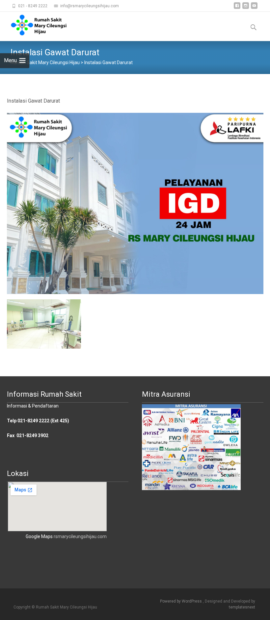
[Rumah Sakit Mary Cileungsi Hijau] (33, 25)
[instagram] (245, 8)
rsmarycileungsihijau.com (80, 536)
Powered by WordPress (181, 601)
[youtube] (254, 8)
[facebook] (237, 8)
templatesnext (242, 607)
